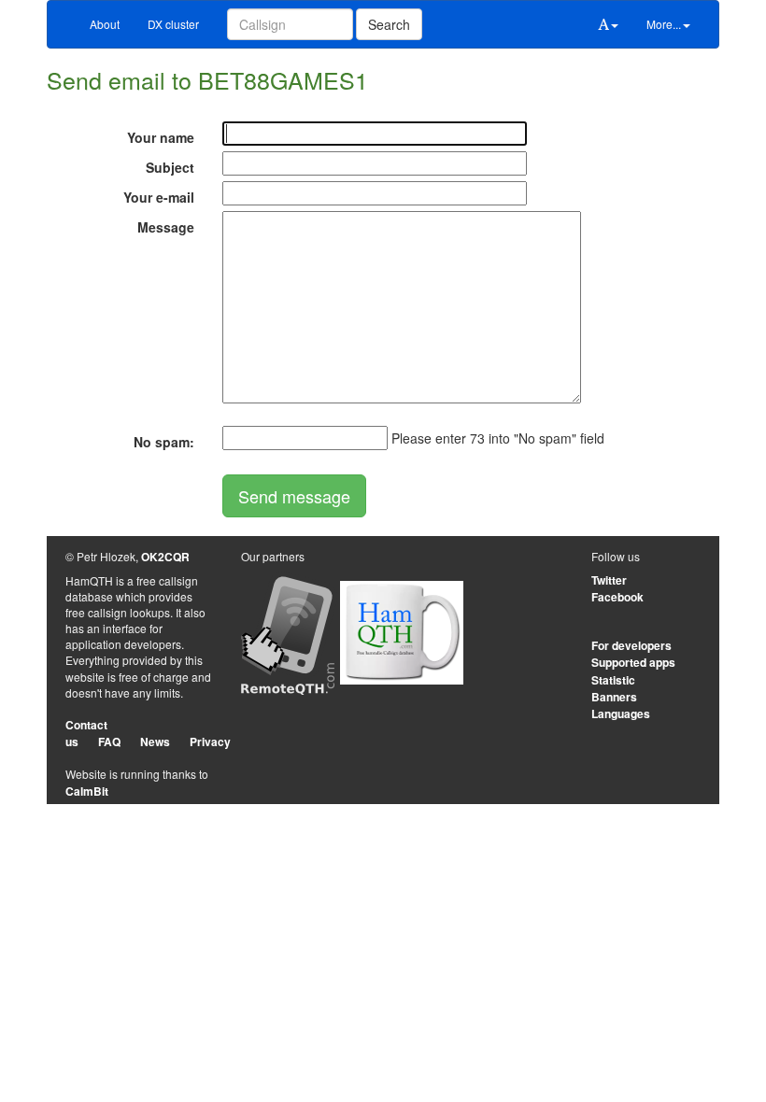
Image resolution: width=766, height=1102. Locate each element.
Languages (620, 713)
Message (165, 227)
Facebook (617, 596)
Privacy (210, 741)
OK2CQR (165, 556)
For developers (631, 645)
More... (663, 24)
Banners (614, 696)
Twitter (609, 580)
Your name (160, 137)
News (155, 741)
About (105, 24)
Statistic (613, 679)
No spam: (164, 441)
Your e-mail (158, 197)
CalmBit (86, 791)
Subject (170, 167)
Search (389, 24)
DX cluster (173, 24)
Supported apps (633, 662)
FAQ (109, 741)
